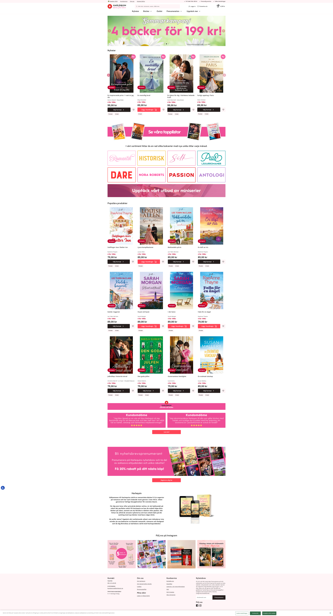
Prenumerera (219, 597)
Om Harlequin (141, 581)
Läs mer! (166, 432)
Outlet (159, 11)
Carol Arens (171, 381)
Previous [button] (109, 30)
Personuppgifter (141, 589)
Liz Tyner (120, 381)
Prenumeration (173, 11)
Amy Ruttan (180, 100)
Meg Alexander (141, 100)
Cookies (139, 586)
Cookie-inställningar (241, 613)
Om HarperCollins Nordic (144, 584)
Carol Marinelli (171, 100)
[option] (148, 31)
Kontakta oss (170, 581)
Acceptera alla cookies (269, 613)
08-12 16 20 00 (112, 583)
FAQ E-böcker (170, 592)
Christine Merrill (112, 381)
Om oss (132, 1)
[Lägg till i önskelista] (133, 110)
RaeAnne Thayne (112, 252)
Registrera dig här (166, 480)
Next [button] (223, 30)
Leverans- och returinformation (175, 586)
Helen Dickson (201, 100)
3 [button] (168, 43)
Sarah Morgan (142, 316)
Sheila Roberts (142, 381)
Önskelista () (203, 6)
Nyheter (135, 11)
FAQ (167, 589)
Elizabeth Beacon (130, 381)
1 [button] (164, 43)
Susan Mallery (202, 381)
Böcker (146, 11)
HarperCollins (141, 1)
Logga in (193, 6)
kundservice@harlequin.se (115, 588)
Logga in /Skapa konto (143, 596)
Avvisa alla (255, 613)
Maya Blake (120, 100)
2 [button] (166, 43)
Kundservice (123, 1)
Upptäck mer (192, 11)
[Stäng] (330, 613)
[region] (166, 613)
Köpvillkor (169, 584)
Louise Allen (141, 252)
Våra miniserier (170, 595)
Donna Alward (112, 100)
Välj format (117, 110)
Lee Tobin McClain (173, 252)
